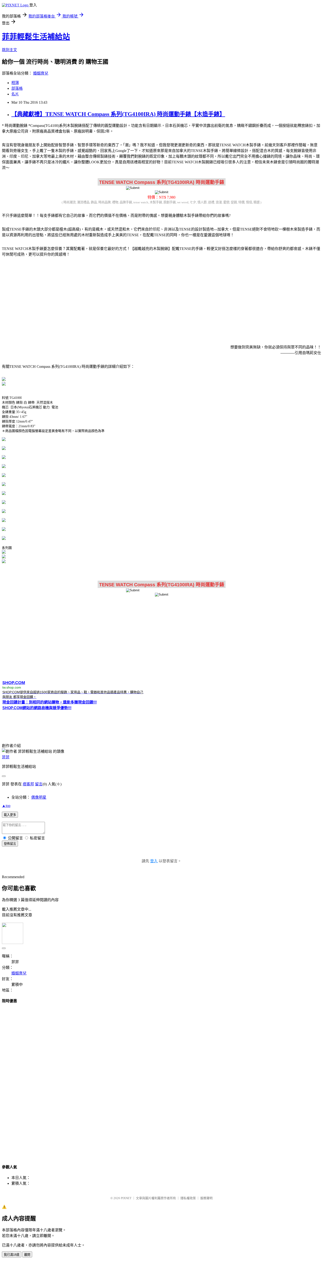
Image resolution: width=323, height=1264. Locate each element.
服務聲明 (206, 1198)
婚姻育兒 (40, 73)
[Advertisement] (161, 298)
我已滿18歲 (11, 1254)
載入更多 (10, 815)
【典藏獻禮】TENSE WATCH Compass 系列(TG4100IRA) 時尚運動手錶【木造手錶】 (118, 114)
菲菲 (5, 757)
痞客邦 (28, 784)
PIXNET (126, 1198)
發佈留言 (10, 844)
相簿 (15, 83)
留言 (39, 784)
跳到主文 (9, 50)
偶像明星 (38, 797)
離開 (27, 1254)
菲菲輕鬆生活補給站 (36, 36)
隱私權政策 (188, 1198)
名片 (15, 94)
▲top (6, 806)
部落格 (17, 88)
